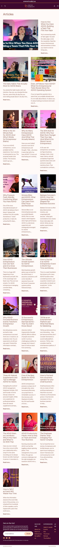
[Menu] (2, 6)
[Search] (5, 6)
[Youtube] (7, 538)
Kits (44, 532)
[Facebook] (4, 538)
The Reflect (47, 538)
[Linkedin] (9, 538)
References (38, 534)
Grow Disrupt (9, 546)
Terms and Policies (52, 546)
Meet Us (37, 532)
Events (45, 529)
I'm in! (28, 534)
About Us (37, 529)
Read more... (44, 53)
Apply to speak (47, 527)
